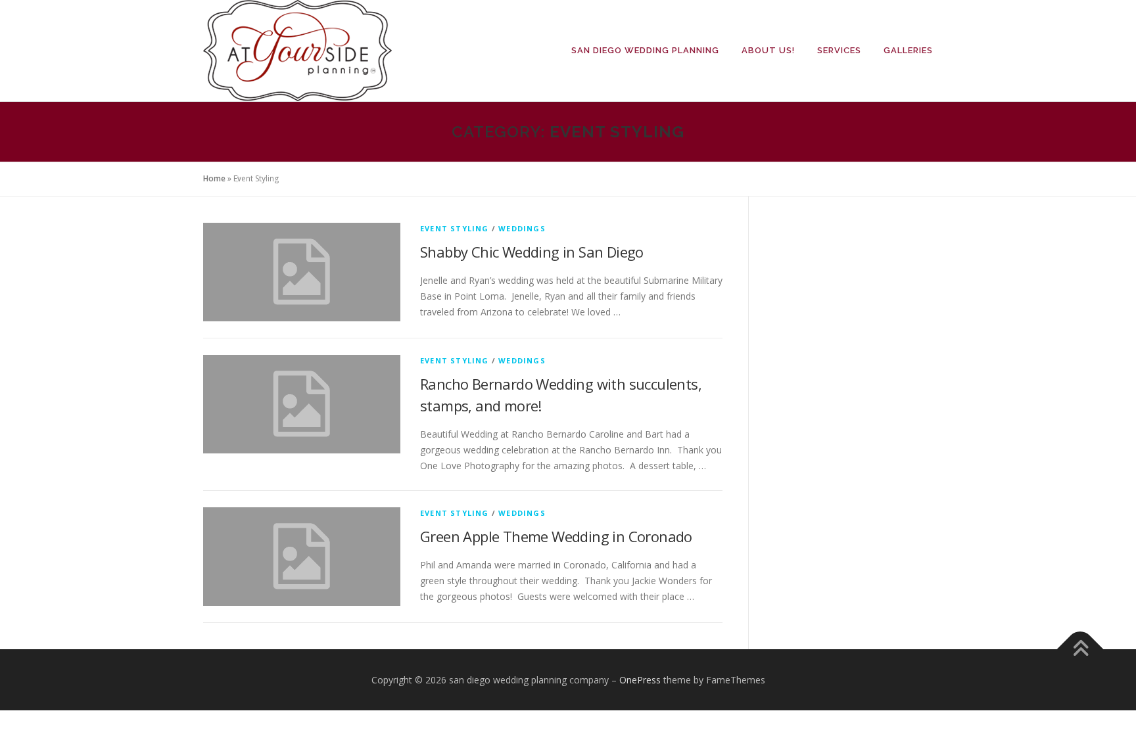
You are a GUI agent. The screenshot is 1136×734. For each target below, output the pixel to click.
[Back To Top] (1080, 649)
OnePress (640, 680)
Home (214, 178)
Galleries (908, 50)
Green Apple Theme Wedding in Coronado (556, 536)
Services (839, 50)
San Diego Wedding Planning (645, 50)
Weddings (522, 228)
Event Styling (454, 228)
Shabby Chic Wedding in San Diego (532, 252)
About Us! (768, 50)
